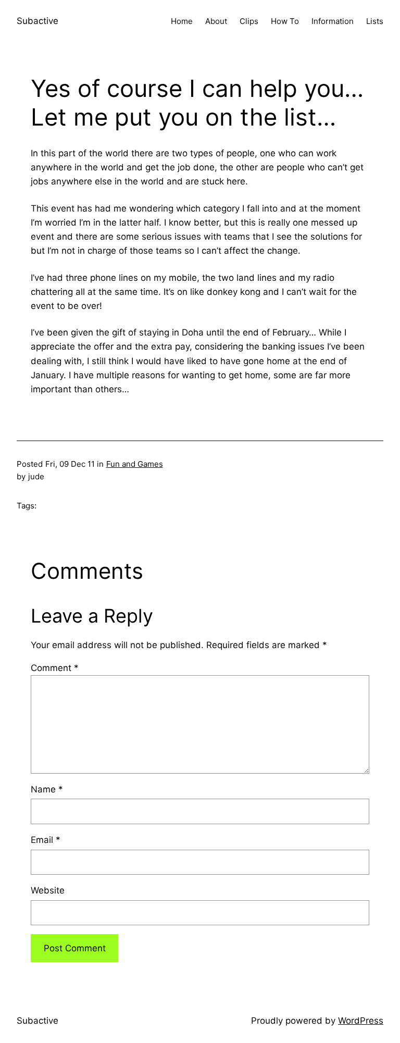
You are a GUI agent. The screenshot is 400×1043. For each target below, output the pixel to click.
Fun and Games (134, 464)
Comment (55, 668)
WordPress (360, 1020)
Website (48, 890)
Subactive (37, 21)
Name (47, 789)
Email (45, 840)
